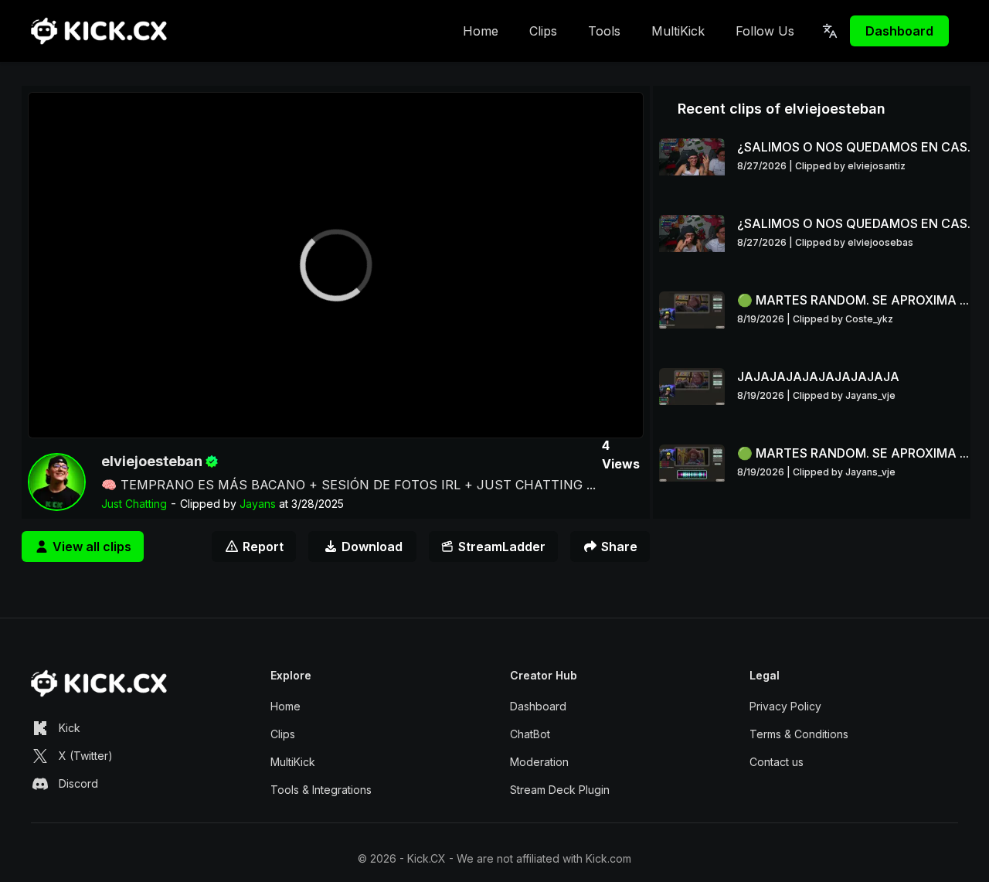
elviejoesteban (151, 461)
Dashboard (899, 31)
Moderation (539, 761)
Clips (543, 31)
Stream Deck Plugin (560, 789)
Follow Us (765, 31)
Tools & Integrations (321, 789)
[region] (336, 265)
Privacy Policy (785, 706)
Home (480, 31)
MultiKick (678, 31)
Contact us (776, 761)
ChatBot (530, 734)
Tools (604, 31)
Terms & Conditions (798, 734)
